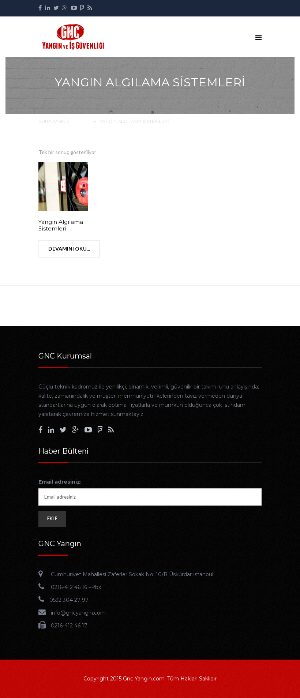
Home (82, 121)
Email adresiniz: (60, 482)
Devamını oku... (69, 248)
